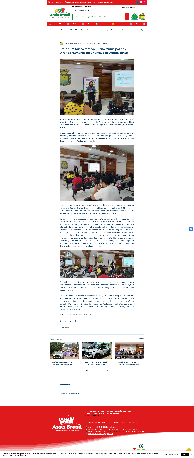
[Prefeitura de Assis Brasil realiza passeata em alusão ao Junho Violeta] (64, 350)
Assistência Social (85, 314)
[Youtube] (140, 2)
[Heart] (134, 448)
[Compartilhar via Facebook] (61, 321)
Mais (123, 30)
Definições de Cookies (171, 455)
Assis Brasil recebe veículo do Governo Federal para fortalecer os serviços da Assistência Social (96, 363)
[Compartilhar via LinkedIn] (70, 321)
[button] (64, 24)
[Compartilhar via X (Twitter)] (65, 321)
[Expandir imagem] (78, 264)
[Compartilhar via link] (75, 321)
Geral (51, 30)
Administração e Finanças (108, 30)
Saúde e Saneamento (88, 30)
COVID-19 (73, 30)
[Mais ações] (133, 43)
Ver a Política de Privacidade (16, 455)
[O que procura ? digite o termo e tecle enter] (127, 16)
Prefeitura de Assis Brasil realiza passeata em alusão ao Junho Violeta (63, 363)
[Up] (188, 450)
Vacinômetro (61, 30)
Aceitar (185, 455)
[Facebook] (137, 2)
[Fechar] (191, 454)
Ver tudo (141, 339)
